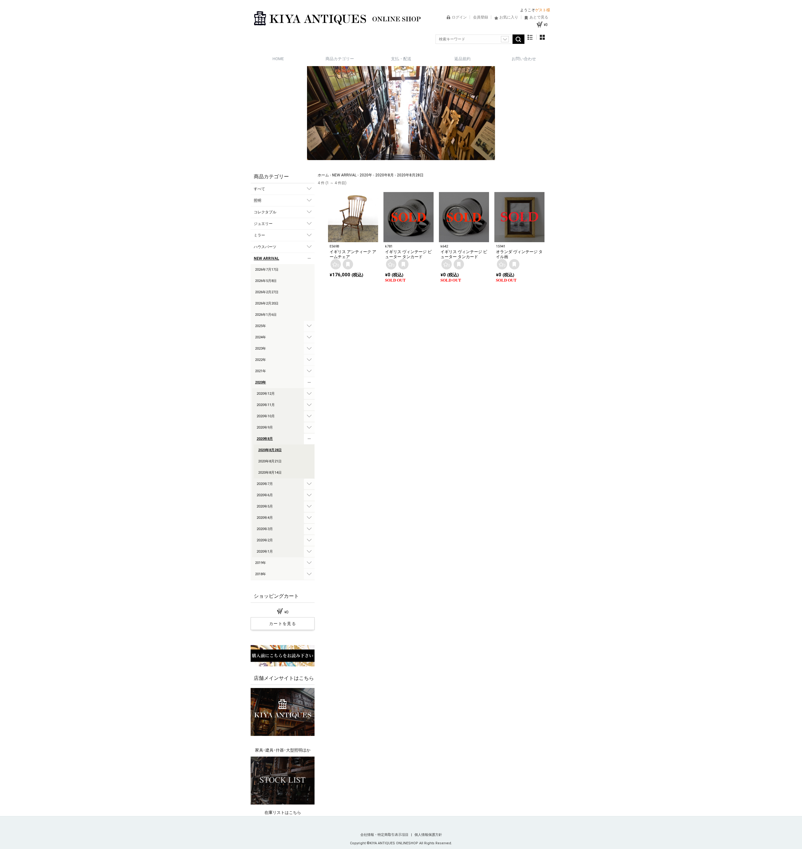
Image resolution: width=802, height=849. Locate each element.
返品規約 (462, 58)
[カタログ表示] (542, 37)
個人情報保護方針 (428, 835)
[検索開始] (518, 39)
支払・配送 (401, 58)
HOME (278, 58)
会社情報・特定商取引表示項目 (384, 835)
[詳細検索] (505, 39)
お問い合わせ (524, 58)
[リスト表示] (530, 37)
